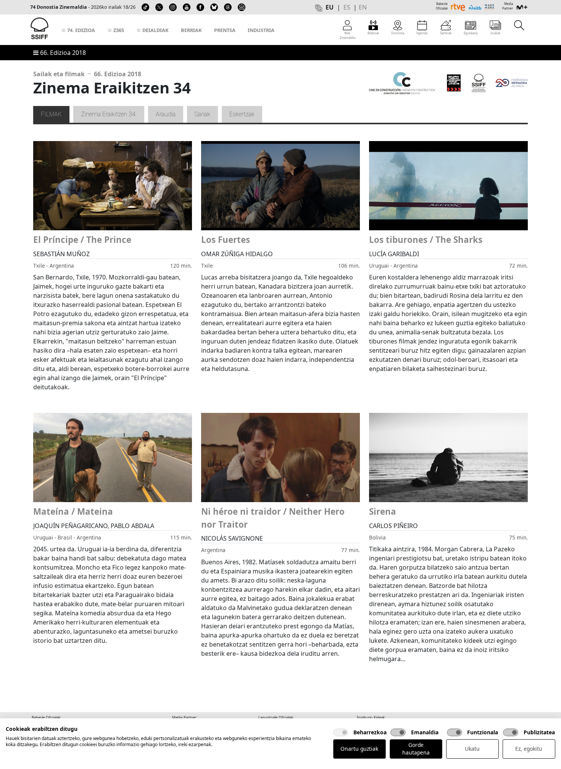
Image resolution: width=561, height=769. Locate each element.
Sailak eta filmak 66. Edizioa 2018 (87, 74)
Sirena (382, 511)
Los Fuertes (225, 240)
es (346, 7)
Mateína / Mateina (73, 511)
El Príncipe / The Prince (82, 240)
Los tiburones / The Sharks (425, 240)
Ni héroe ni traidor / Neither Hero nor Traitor (273, 518)
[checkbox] (340, 732)
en (363, 7)
